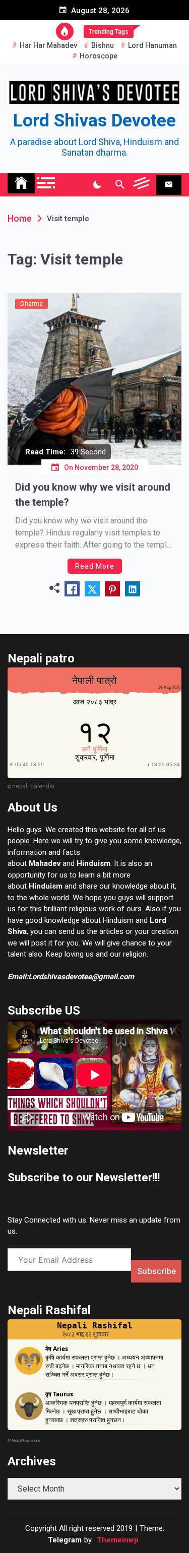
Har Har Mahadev (48, 45)
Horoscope (98, 56)
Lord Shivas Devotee (94, 120)
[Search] (119, 185)
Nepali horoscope (26, 1440)
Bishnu (102, 45)
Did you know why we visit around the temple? (92, 494)
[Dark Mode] (97, 185)
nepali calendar (33, 786)
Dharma (31, 303)
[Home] (21, 183)
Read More (94, 566)
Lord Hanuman (152, 45)
